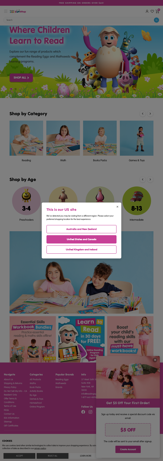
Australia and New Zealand (81, 229)
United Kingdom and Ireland (81, 249)
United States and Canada (81, 239)
